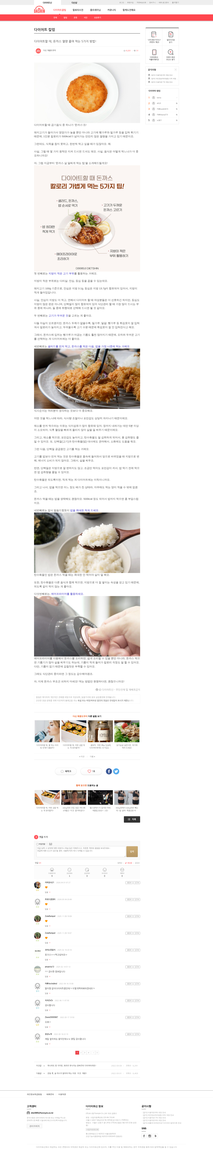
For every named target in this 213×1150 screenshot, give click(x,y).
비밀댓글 (42, 844)
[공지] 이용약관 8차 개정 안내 (161, 75)
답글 (46, 892)
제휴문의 (50, 1094)
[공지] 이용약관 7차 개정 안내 (161, 82)
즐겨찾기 (175, 2)
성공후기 (97, 18)
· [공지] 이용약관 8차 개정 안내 (154, 1113)
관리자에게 (34, 1126)
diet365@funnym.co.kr (42, 1113)
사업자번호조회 (92, 1130)
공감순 (137, 863)
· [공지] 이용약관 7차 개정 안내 (154, 1118)
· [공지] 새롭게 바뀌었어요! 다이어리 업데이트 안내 (161, 1123)
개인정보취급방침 (34, 1094)
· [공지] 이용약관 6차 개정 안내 (154, 1120)
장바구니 (152, 2)
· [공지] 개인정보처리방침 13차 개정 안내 (158, 1115)
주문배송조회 (141, 2)
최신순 (129, 863)
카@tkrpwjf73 (162, 115)
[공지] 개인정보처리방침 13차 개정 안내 (165, 78)
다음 (91, 757)
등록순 (120, 863)
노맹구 (159, 120)
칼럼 (65, 18)
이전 (82, 757)
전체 (55, 18)
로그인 (121, 2)
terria (159, 98)
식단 (85, 18)
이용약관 (62, 1094)
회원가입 (130, 2)
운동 (75, 18)
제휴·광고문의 (164, 2)
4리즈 (159, 103)
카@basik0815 (162, 109)
